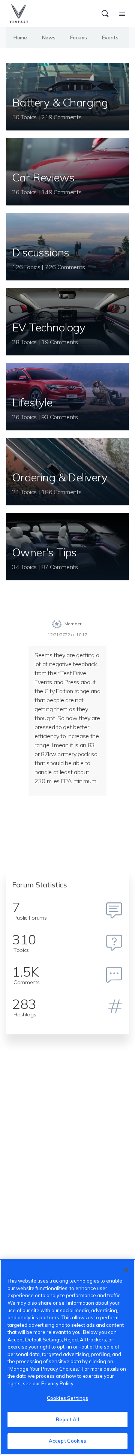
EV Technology (48, 327)
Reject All (67, 1419)
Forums (78, 37)
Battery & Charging (60, 102)
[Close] (126, 1270)
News (49, 37)
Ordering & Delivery (60, 477)
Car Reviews (43, 177)
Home (20, 37)
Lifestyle (32, 402)
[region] (67, 1357)
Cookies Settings (67, 1398)
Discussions (40, 252)
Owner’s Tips (44, 552)
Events (110, 37)
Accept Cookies (68, 1441)
